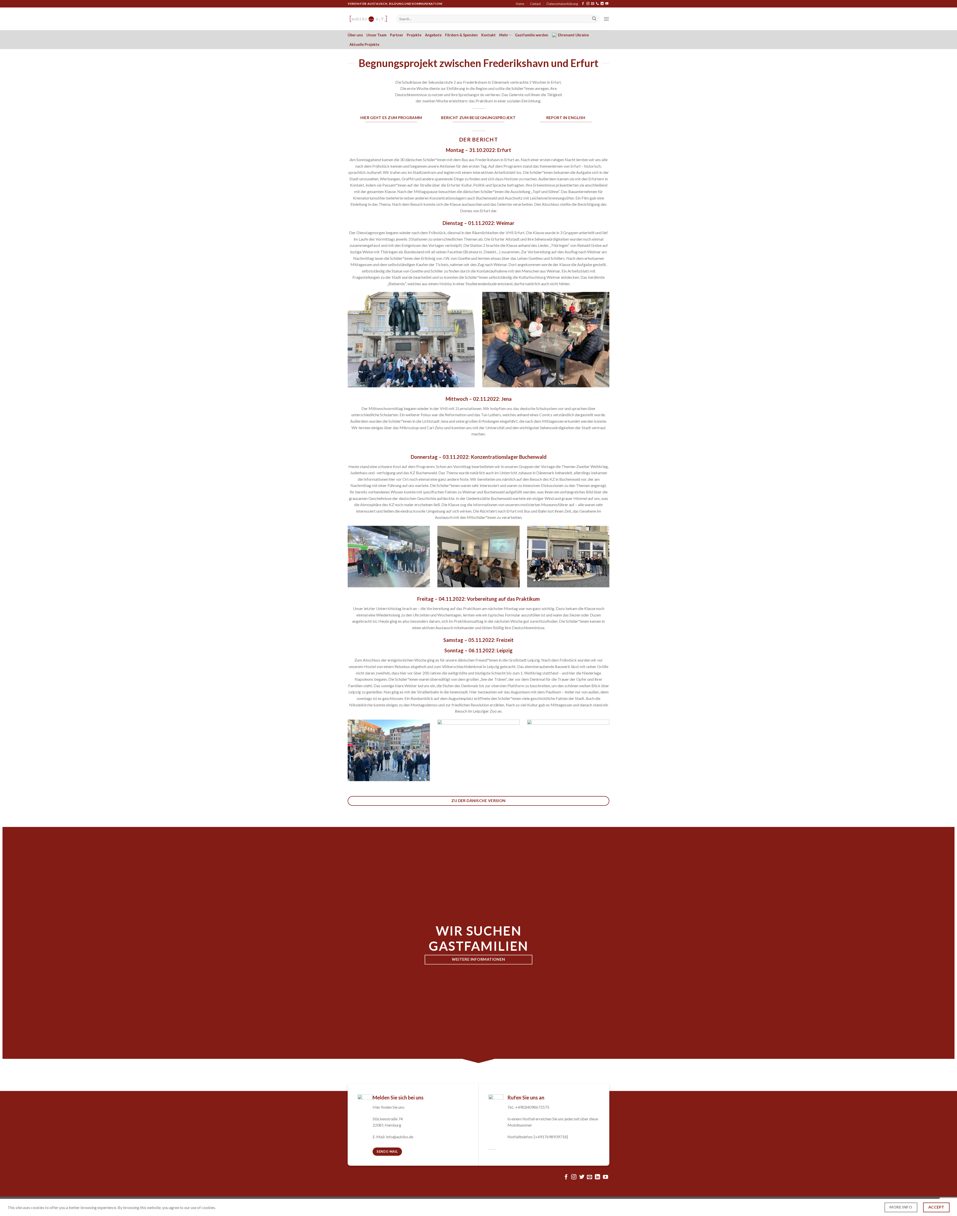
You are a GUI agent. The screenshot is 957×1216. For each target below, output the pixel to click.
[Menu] (606, 19)
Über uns (355, 35)
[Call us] (597, 3)
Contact (535, 4)
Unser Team (376, 35)
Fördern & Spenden (461, 35)
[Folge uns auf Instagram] (587, 3)
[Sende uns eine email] (592, 3)
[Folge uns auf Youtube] (606, 3)
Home (520, 4)
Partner (396, 35)
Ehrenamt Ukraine (573, 35)
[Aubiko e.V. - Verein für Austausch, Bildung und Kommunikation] (368, 19)
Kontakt (488, 35)
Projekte (414, 35)
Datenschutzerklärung (562, 4)
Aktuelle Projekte (364, 44)
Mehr (503, 35)
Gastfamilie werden (531, 35)
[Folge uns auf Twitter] (581, 1177)
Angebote (433, 35)
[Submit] (594, 19)
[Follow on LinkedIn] (602, 3)
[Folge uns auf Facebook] (582, 3)
